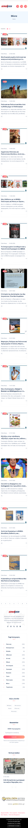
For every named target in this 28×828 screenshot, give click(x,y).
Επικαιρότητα (10, 647)
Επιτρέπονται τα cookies (14, 825)
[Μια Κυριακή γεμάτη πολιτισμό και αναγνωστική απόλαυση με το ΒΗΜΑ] (14, 41)
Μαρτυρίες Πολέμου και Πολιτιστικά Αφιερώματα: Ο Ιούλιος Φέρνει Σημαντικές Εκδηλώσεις (14, 342)
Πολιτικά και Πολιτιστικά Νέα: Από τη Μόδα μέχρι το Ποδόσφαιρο (13, 105)
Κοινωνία (8, 673)
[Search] (21, 6)
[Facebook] (8, 626)
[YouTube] (17, 626)
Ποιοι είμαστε (13, 813)
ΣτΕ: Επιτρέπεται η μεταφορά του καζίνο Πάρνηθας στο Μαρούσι (13, 781)
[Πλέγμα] (7, 29)
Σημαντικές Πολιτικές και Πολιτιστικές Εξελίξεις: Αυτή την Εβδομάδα (12, 153)
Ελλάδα (8, 651)
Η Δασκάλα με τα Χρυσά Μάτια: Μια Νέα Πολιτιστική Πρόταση (13, 580)
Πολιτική (8, 644)
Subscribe (14, 737)
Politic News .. (4, 53)
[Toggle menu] (25, 6)
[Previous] (12, 787)
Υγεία (7, 676)
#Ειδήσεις (9, 705)
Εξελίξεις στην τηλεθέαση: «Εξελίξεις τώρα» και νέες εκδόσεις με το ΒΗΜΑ (13, 437)
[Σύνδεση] (18, 6)
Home (14, 19)
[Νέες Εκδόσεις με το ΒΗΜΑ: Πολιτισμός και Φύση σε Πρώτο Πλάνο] (14, 183)
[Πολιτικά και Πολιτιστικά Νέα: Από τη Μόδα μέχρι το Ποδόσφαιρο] (14, 88)
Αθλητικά (9, 655)
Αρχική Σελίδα (5, 813)
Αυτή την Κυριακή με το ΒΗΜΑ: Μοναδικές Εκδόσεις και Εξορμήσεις (12, 532)
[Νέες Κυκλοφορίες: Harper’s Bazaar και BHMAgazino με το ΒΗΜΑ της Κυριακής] (14, 373)
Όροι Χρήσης (4, 814)
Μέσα (7, 683)
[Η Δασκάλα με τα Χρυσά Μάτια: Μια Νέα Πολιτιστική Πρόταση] (14, 563)
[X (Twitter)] (14, 626)
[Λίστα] (9, 29)
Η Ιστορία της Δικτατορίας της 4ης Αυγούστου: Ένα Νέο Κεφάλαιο (13, 295)
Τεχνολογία (9, 687)
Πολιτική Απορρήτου (14, 814)
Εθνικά (8, 662)
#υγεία (9, 708)
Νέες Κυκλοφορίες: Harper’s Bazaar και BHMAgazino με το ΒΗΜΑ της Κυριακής (12, 390)
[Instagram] (11, 626)
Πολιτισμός (9, 680)
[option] (14, 771)
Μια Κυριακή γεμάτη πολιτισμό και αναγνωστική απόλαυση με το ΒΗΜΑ (13, 58)
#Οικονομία (13, 711)
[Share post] (1, 69)
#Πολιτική (17, 708)
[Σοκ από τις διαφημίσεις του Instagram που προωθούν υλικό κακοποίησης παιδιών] (14, 468)
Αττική (8, 658)
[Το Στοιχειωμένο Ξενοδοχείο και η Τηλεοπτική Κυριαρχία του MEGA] (14, 231)
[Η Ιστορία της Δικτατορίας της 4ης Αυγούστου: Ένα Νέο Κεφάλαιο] (14, 278)
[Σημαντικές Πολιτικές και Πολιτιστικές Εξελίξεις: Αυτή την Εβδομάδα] (14, 136)
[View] (26, 69)
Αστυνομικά (9, 665)
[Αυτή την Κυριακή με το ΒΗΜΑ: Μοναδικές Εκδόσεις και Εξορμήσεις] (14, 515)
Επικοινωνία (21, 813)
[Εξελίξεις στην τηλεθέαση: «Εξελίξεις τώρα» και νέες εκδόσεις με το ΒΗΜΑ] (14, 420)
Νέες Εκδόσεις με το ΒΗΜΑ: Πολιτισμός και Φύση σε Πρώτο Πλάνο (12, 200)
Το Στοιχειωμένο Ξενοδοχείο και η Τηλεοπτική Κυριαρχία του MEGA (13, 248)
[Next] (15, 787)
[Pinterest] (20, 626)
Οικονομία (9, 669)
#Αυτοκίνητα (18, 705)
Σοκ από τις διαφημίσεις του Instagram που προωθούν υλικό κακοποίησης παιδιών (13, 485)
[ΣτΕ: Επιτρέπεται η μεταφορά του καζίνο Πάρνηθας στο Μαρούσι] (14, 766)
